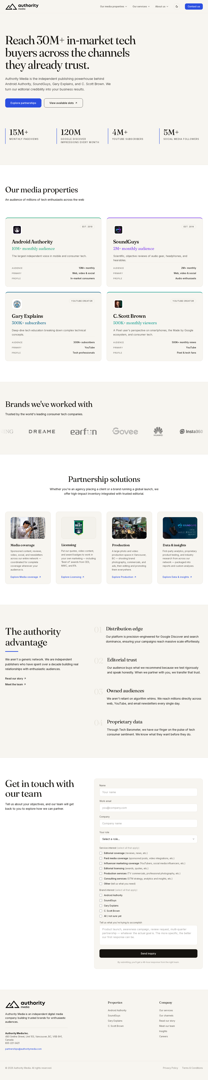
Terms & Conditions (192, 1068)
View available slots (61, 103)
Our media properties (112, 6)
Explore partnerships (23, 103)
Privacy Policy (170, 1068)
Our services (140, 6)
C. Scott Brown (116, 1026)
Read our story (14, 678)
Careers (163, 1036)
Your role (104, 832)
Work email (105, 801)
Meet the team (14, 684)
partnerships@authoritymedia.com (23, 1048)
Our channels (166, 1015)
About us (160, 6)
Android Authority (117, 1010)
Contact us (194, 6)
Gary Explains (115, 1020)
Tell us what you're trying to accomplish (120, 922)
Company (104, 816)
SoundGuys (114, 1015)
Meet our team (167, 1026)
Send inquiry (148, 953)
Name (102, 785)
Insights (163, 1031)
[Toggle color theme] (177, 6)
